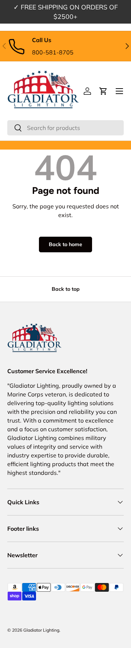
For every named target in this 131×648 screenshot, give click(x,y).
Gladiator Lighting (41, 630)
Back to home (65, 244)
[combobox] (65, 127)
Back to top (66, 289)
